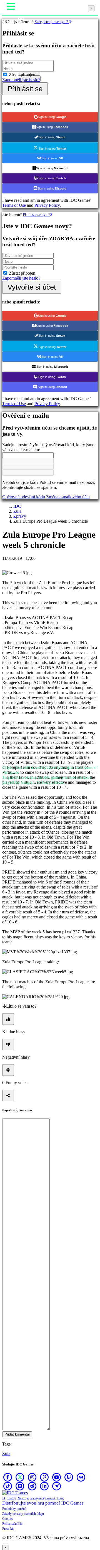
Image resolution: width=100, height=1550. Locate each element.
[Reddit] (32, 1486)
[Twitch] (68, 1477)
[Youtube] (56, 1477)
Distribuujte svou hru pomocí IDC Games (43, 1503)
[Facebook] (7, 1477)
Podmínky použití (14, 1509)
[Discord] (20, 1486)
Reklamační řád (12, 1524)
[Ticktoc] (7, 1486)
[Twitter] (20, 1477)
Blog (60, 1498)
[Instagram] (32, 1477)
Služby (11, 1498)
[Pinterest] (44, 1477)
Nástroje (23, 1498)
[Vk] (81, 1477)
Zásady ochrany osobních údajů (23, 1514)
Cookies (7, 1519)
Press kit (8, 1529)
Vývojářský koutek (43, 1498)
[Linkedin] (44, 1486)
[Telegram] (56, 1486)
